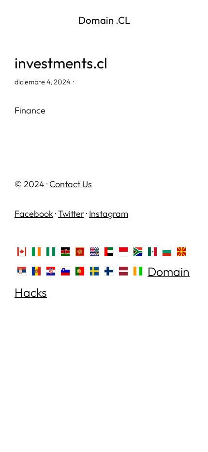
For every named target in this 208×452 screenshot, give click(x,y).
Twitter (71, 213)
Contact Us (70, 184)
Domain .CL (104, 20)
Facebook (34, 213)
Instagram (108, 213)
